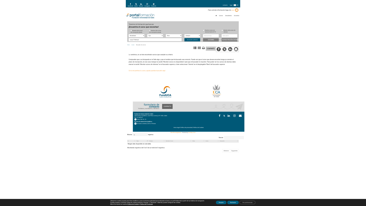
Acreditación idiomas (229, 40)
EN (237, 5)
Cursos (132, 44)
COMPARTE (211, 48)
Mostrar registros (134, 134)
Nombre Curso (169, 141)
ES (235, 5)
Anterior (226, 151)
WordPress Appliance (176, 132)
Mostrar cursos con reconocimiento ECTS (210, 31)
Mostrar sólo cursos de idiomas (229, 31)
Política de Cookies (198, 127)
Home (128, 44)
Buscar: (221, 137)
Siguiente (234, 151)
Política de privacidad (186, 127)
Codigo (151, 141)
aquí (233, 10)
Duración (222, 141)
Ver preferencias (247, 202)
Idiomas (211, 40)
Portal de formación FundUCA (143, 16)
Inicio (207, 141)
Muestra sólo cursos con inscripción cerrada (155, 31)
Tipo (137, 141)
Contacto (167, 106)
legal (231, 5)
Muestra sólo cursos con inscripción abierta (137, 31)
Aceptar (221, 202)
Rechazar (233, 202)
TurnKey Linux (191, 132)
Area (193, 141)
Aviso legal (177, 127)
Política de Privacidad (146, 204)
